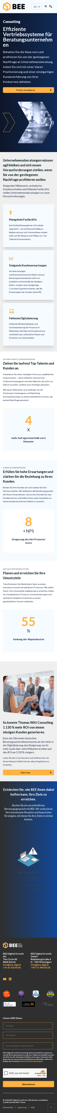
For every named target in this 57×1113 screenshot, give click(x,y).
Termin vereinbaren (25, 90)
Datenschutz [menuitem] (8, 1107)
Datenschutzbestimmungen (31, 1061)
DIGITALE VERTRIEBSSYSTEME (16, 569)
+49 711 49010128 (40, 967)
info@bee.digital (12, 964)
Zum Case (25, 772)
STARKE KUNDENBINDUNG (14, 468)
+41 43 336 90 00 (12, 967)
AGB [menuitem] (33, 1107)
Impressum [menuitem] (22, 1107)
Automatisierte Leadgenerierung (19, 359)
